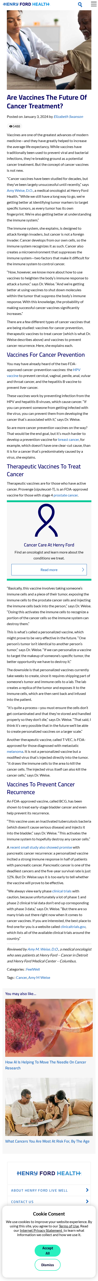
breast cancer (68, 439)
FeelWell (33, 969)
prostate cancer (66, 495)
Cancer (21, 977)
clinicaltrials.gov (73, 926)
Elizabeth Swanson (68, 116)
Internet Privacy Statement (42, 1230)
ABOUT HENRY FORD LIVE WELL (39, 1190)
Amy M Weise (39, 977)
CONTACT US (22, 1201)
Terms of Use (69, 1226)
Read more (49, 569)
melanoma (15, 751)
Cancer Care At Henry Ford (49, 545)
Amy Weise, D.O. (20, 190)
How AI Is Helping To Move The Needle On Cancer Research (45, 1065)
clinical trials (62, 891)
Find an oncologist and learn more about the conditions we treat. (49, 555)
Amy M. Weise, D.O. (42, 949)
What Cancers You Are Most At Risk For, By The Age (47, 1141)
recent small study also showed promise (41, 847)
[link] (26, 5)
